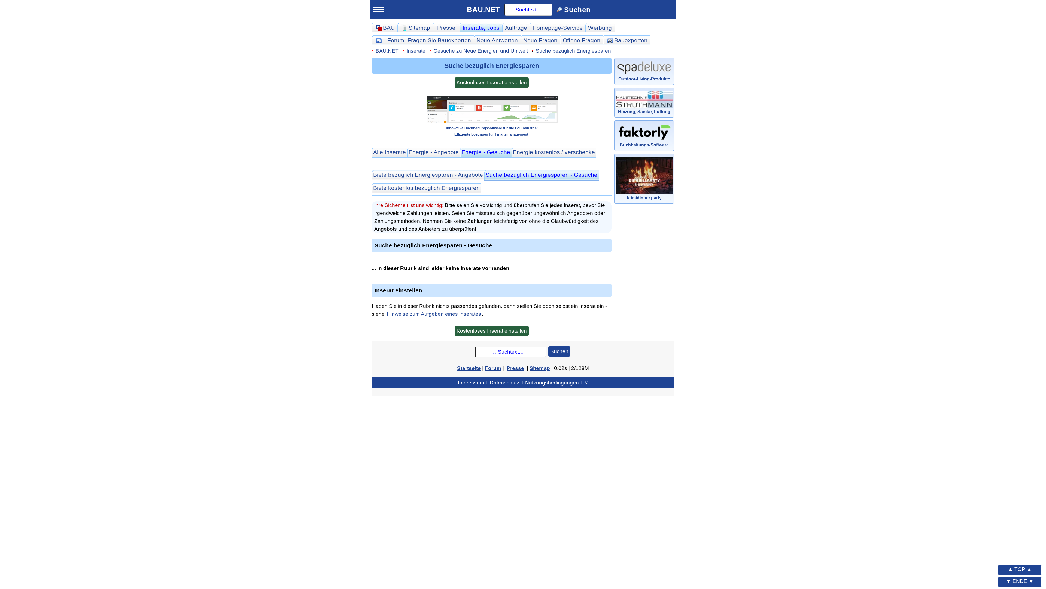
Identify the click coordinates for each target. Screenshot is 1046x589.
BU (161, 35)
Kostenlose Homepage (137, 456)
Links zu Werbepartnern (138, 508)
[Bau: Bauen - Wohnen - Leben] (137, 37)
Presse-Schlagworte (136, 296)
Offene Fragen (128, 231)
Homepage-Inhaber (135, 469)
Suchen (559, 351)
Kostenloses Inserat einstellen (492, 82)
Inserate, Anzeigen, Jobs (139, 417)
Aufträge (516, 28)
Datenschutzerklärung (155, 562)
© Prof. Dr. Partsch (155, 572)
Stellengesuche (130, 443)
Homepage (558, 28)
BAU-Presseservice (132, 270)
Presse (446, 28)
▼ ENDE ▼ (1020, 581)
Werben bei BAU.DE (133, 521)
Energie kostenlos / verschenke (554, 152)
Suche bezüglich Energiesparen (573, 51)
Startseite (118, 180)
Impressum (155, 551)
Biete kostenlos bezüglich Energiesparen (426, 188)
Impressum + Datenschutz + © (523, 383)
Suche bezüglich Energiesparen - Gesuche (541, 175)
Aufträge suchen (131, 322)
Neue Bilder (124, 244)
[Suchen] (176, 58)
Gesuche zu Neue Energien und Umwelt (480, 51)
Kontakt (115, 534)
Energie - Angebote (434, 152)
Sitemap (149, 180)
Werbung (600, 28)
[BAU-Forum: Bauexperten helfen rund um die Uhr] (378, 40)
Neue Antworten (497, 40)
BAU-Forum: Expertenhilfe (141, 192)
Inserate (481, 28)
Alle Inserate (389, 152)
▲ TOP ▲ (1020, 569)
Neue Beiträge (128, 205)
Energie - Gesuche (485, 152)
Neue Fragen (126, 218)
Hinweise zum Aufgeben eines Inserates (434, 314)
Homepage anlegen (136, 482)
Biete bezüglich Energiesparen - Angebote (428, 175)
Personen (122, 257)
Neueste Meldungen (136, 283)
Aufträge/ (142, 309)
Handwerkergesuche (137, 335)
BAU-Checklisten (129, 495)
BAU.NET (483, 9)
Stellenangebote (131, 430)
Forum (429, 40)
